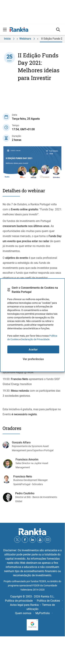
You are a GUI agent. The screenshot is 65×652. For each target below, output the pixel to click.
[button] (5, 29)
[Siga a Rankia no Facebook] (25, 540)
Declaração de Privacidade (35, 339)
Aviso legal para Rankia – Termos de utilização (32, 607)
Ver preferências (33, 359)
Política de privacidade (19, 600)
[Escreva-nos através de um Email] (48, 540)
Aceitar (33, 349)
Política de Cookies (48, 600)
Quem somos (23, 613)
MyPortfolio (42, 613)
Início (7, 38)
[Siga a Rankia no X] (17, 540)
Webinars (25, 38)
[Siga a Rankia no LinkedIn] (32, 540)
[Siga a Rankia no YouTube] (40, 540)
